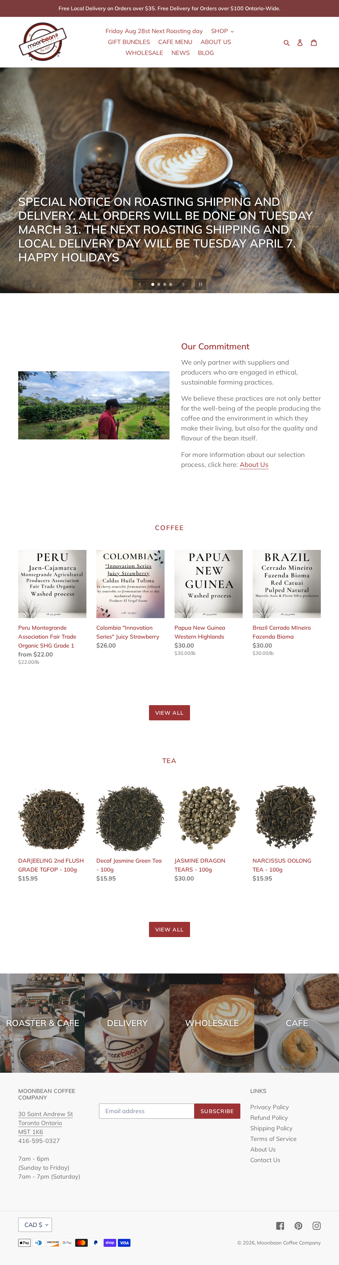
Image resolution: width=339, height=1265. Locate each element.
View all (169, 712)
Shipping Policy (271, 1128)
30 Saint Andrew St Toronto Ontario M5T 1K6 (45, 1123)
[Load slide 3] (165, 285)
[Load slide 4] (171, 285)
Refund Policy (269, 1117)
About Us (254, 464)
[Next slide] (183, 284)
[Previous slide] (140, 284)
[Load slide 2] (159, 285)
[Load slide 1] (153, 285)
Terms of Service (273, 1139)
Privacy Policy (269, 1107)
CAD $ (33, 1225)
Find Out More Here (56, 265)
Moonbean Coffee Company (289, 1243)
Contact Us (265, 1160)
